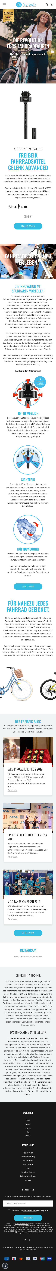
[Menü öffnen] (4, 4)
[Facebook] (30, 1239)
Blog (28, 1131)
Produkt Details (28, 226)
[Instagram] (25, 1239)
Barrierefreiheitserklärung (28, 1176)
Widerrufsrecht (28, 1164)
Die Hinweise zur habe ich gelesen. (30, 1210)
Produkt (28, 1124)
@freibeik (37, 956)
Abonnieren (28, 1217)
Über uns (28, 1128)
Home (28, 1120)
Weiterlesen (12, 790)
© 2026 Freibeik (8, 1247)
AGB (28, 1168)
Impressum (28, 1179)
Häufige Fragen (28, 1152)
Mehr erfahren (28, 586)
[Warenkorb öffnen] (52, 4)
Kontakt (28, 1135)
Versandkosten (28, 1160)
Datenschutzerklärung (28, 1156)
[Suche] (47, 4)
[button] (5, 1266)
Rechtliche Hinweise (28, 1172)
